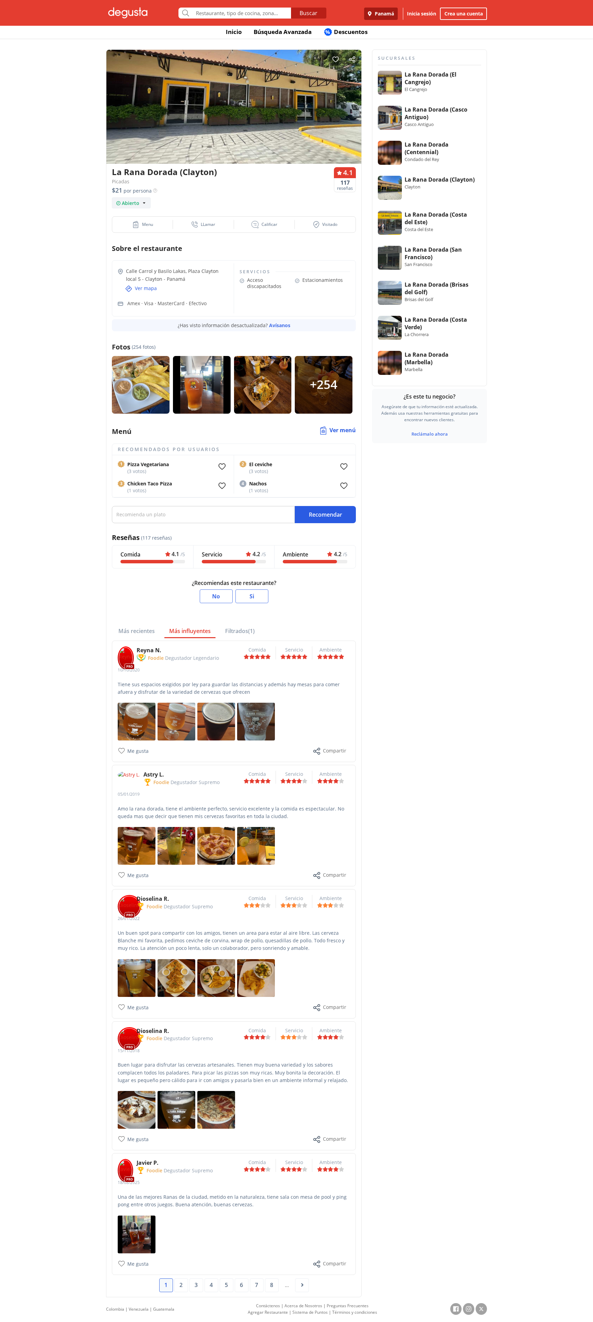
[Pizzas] (216, 1109)
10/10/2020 (129, 670)
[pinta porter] (216, 721)
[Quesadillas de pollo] (176, 977)
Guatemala (163, 1309)
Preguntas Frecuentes (348, 1306)
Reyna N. (149, 650)
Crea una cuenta (463, 13)
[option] (233, 120)
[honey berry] (136, 721)
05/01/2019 (129, 794)
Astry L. (153, 774)
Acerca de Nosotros (303, 1306)
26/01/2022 (129, 918)
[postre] (136, 1109)
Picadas (120, 181)
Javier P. (148, 1162)
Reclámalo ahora (429, 434)
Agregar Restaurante (268, 1312)
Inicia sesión (421, 13)
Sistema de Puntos (310, 1312)
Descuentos (346, 32)
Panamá (383, 13)
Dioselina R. (153, 899)
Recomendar (325, 514)
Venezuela (139, 1309)
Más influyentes (190, 631)
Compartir (334, 750)
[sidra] (136, 1233)
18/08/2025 (129, 1182)
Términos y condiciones (354, 1312)
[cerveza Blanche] (136, 977)
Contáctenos (268, 1306)
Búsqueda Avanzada (283, 32)
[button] (142, 224)
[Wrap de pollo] (216, 977)
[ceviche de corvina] (256, 977)
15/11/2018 (129, 1051)
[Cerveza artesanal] (176, 1109)
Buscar (308, 13)
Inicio (234, 32)
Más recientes (136, 631)
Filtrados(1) (240, 631)
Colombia (115, 1309)
